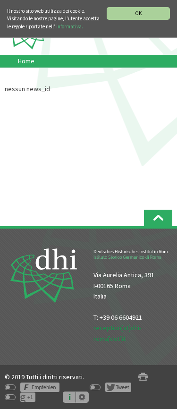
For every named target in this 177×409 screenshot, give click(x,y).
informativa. (69, 26)
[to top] (158, 218)
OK (138, 13)
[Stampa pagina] (143, 377)
